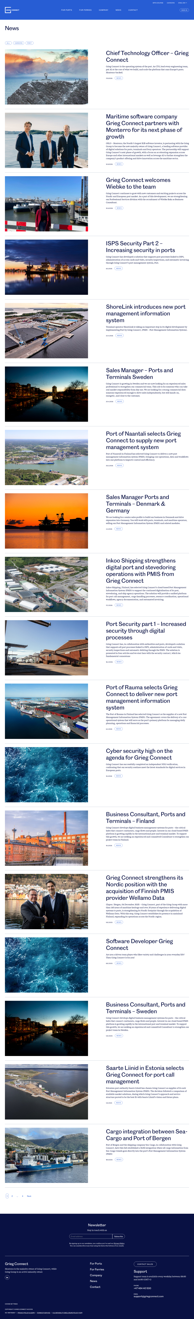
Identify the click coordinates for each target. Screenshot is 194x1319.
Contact (133, 10)
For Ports (66, 10)
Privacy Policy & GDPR (26, 1313)
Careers (171, 3)
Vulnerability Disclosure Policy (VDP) (67, 1313)
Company (103, 10)
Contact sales (145, 1264)
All (8, 43)
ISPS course (158, 3)
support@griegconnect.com (149, 1296)
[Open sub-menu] (186, 3)
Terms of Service (43, 1313)
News (118, 10)
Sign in (184, 10)
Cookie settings (11, 1304)
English (181, 3)
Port (29, 43)
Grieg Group (10, 1272)
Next (29, 1196)
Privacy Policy (119, 1243)
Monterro (9, 1269)
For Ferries (85, 10)
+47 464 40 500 (142, 1288)
